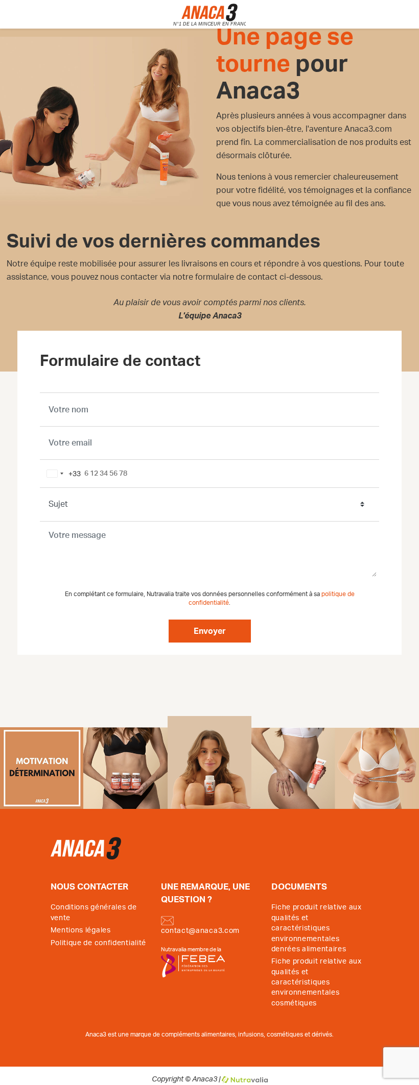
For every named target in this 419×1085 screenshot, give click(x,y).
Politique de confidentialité (99, 943)
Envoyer (210, 631)
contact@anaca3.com (200, 930)
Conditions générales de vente (94, 912)
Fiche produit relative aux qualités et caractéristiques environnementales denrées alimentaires (316, 928)
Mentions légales (81, 930)
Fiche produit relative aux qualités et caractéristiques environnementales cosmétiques (316, 982)
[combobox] (62, 473)
